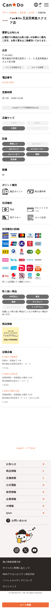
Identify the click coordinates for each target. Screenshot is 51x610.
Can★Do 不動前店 (10, 357)
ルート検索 (25, 605)
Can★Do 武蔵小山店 (10, 391)
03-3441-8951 (8, 82)
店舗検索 (13, 13)
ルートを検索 (37, 67)
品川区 (32, 13)
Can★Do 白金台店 (10, 374)
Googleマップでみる (25, 448)
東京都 (23, 13)
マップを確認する (13, 67)
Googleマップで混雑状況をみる (25, 108)
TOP (4, 13)
